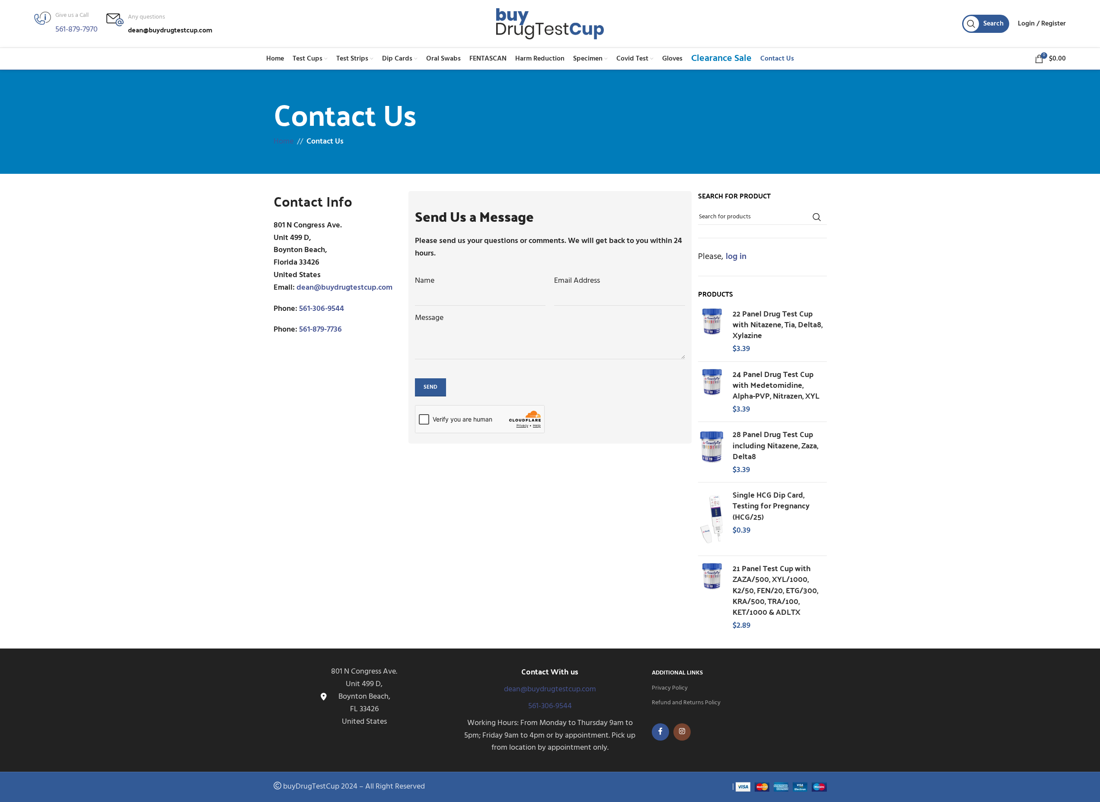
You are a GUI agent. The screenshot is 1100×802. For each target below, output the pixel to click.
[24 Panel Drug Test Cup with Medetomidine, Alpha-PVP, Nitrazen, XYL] (712, 391)
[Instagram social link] (682, 732)
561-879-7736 (320, 329)
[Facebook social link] (660, 732)
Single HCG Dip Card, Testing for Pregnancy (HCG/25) (771, 505)
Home (283, 141)
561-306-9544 (321, 309)
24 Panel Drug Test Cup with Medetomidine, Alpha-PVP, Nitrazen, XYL (776, 384)
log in (736, 257)
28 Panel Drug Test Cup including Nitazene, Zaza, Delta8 (775, 444)
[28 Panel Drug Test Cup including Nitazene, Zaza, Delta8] (712, 452)
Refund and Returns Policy (686, 703)
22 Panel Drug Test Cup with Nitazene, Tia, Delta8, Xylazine (778, 324)
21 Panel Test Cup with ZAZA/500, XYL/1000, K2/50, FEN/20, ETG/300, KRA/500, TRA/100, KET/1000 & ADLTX (775, 589)
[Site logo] (550, 24)
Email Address (577, 281)
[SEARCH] (817, 217)
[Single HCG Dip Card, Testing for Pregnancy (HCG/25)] (712, 519)
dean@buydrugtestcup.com (344, 287)
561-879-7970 (76, 29)
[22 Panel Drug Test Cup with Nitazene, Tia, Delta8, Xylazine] (712, 331)
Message (429, 318)
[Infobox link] (159, 24)
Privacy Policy (670, 688)
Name (424, 281)
